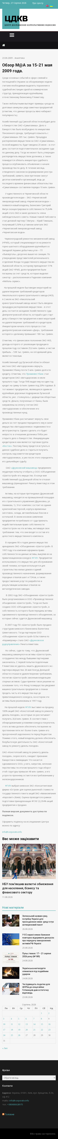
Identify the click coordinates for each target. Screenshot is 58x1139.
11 (12, 1024)
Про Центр (37, 3)
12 (19, 1024)
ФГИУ (35, 557)
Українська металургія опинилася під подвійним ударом (35, 971)
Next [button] (54, 872)
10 (4, 1024)
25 (12, 1035)
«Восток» (7, 446)
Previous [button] (4, 872)
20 (27, 1030)
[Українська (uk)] (51, 5)
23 (49, 1030)
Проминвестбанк (34, 373)
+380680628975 (15, 1104)
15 (42, 1024)
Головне (9, 1114)
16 (49, 1024)
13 (27, 1024)
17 (4, 1030)
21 (34, 1030)
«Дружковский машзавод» (24, 467)
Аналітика (20, 57)
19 (19, 1030)
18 (12, 1030)
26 (19, 1035)
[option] (29, 871)
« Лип (5, 1048)
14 (34, 1024)
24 (4, 1035)
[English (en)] (47, 5)
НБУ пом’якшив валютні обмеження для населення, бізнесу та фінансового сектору (27, 888)
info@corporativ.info (12, 831)
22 (42, 1030)
